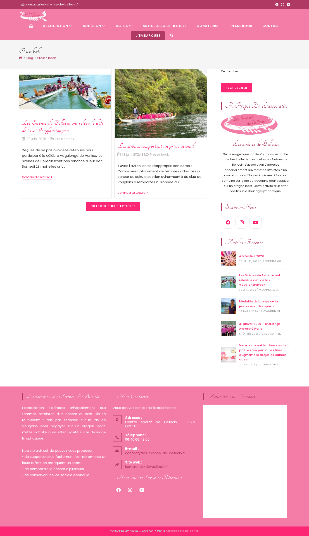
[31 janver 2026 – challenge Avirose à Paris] (228, 328)
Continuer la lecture (37, 177)
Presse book (46, 58)
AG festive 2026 (251, 256)
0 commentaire (272, 261)
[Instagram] (241, 222)
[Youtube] (255, 222)
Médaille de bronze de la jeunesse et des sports (258, 303)
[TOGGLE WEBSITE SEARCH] (171, 35)
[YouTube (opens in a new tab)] (287, 4)
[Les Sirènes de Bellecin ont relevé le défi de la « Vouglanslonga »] (228, 282)
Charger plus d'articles (112, 206)
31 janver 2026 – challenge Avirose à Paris (259, 326)
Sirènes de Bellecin (182, 531)
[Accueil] (20, 58)
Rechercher (229, 71)
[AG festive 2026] (228, 258)
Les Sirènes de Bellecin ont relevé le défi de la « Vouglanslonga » (62, 126)
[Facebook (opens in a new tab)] (277, 4)
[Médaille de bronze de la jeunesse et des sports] (228, 306)
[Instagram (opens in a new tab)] (282, 4)
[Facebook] (228, 222)
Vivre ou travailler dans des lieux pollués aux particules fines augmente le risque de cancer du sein (264, 352)
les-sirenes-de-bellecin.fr (146, 466)
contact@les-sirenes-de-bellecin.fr (52, 4)
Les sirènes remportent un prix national (155, 146)
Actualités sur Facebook (231, 396)
